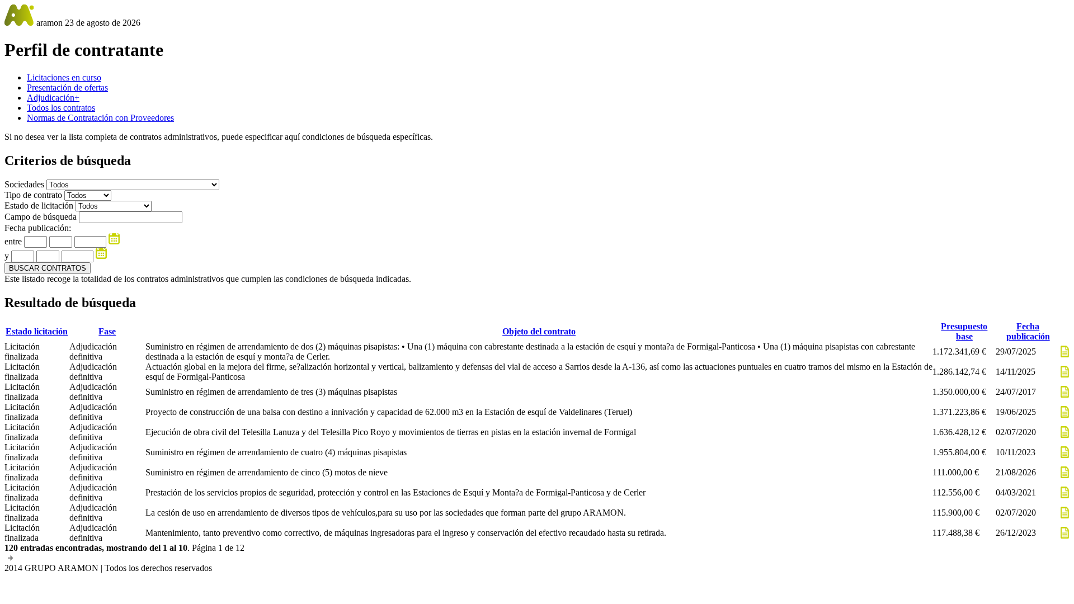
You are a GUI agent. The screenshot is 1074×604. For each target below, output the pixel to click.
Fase (107, 331)
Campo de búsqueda (40, 216)
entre (13, 241)
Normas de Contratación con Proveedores (100, 117)
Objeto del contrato (539, 331)
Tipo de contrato (34, 195)
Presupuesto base (964, 331)
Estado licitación (37, 331)
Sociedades (25, 184)
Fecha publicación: (37, 228)
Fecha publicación (1028, 331)
